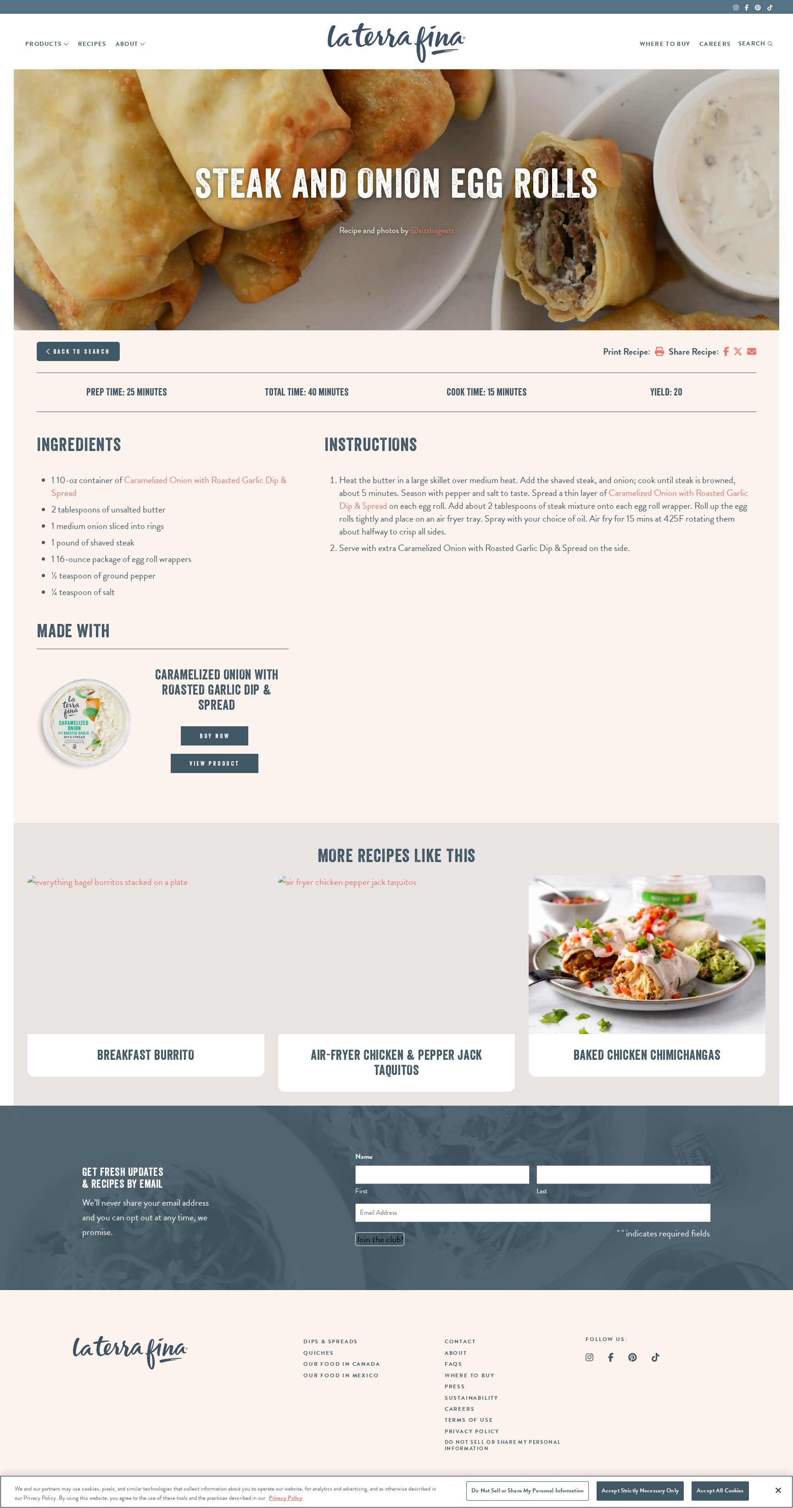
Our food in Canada (341, 1364)
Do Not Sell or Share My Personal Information (527, 1490)
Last (541, 1191)
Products (43, 44)
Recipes (92, 44)
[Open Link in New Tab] (758, 7)
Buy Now (215, 736)
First (361, 1191)
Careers (715, 44)
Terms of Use (469, 1420)
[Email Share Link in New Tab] (751, 351)
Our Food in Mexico (341, 1375)
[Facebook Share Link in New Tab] (726, 351)
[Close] (778, 1490)
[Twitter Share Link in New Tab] (738, 351)
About (127, 44)
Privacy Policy (472, 1431)
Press (455, 1386)
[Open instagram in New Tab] (735, 7)
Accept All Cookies (720, 1490)
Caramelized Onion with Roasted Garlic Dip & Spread (168, 486)
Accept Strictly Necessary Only (640, 1490)
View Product (215, 763)
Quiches (318, 1353)
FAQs (454, 1364)
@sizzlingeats (432, 230)
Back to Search (80, 351)
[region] (396, 1491)
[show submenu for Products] (65, 44)
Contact (460, 1341)
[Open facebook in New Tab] (746, 7)
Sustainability (471, 1398)
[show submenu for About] (142, 44)
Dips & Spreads (330, 1341)
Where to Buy (665, 44)
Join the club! (380, 1239)
